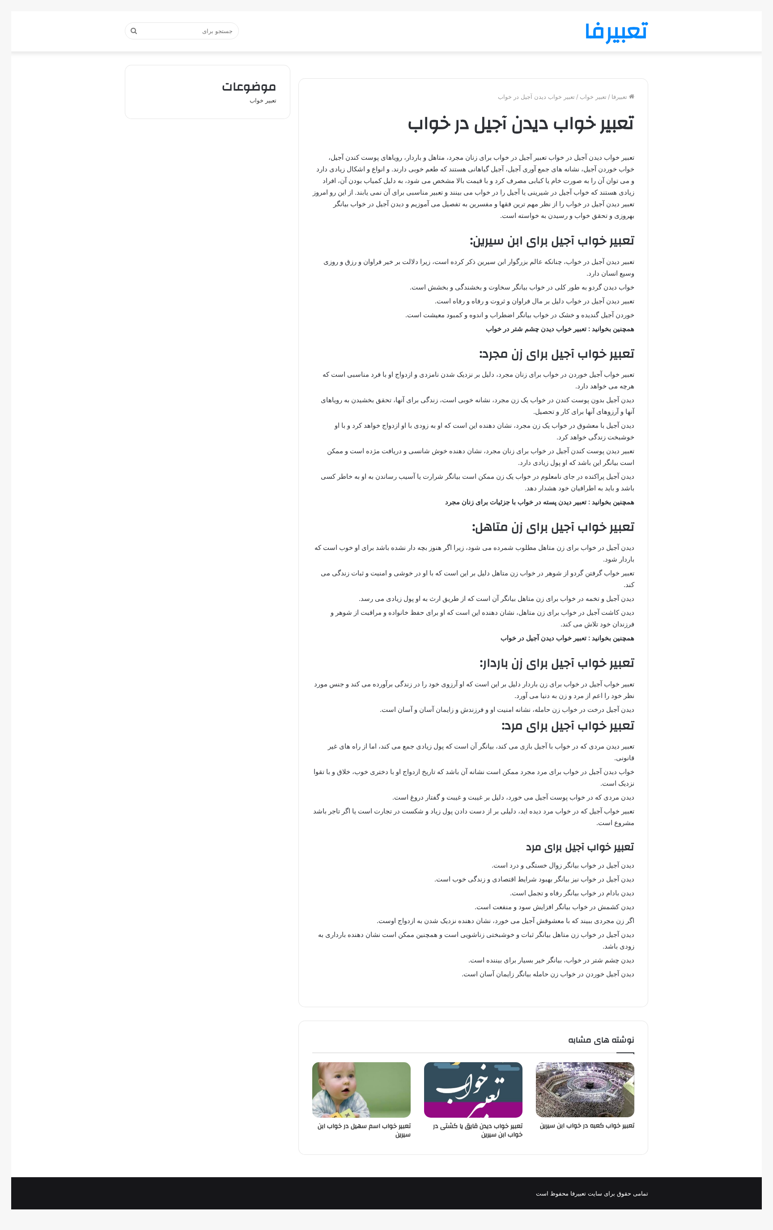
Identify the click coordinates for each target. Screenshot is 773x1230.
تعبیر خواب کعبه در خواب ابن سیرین (587, 1126)
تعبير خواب (593, 96)
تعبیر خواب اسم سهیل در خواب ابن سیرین (364, 1130)
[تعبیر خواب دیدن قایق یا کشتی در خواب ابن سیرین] (473, 1090)
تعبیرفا (620, 96)
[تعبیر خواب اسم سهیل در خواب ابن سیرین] (361, 1090)
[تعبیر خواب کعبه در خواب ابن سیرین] (585, 1089)
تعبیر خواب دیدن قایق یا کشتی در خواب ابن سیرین (477, 1130)
